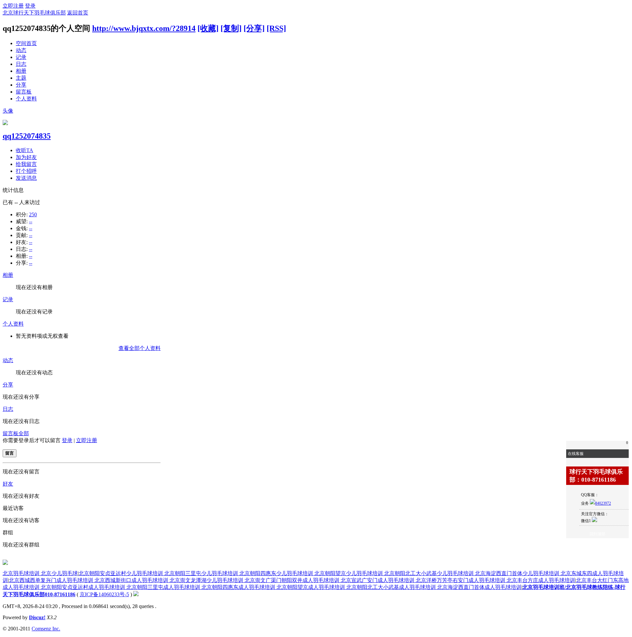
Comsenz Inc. (46, 628)
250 (33, 214)
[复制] (231, 28)
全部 (23, 433)
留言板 (24, 91)
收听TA (24, 150)
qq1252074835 (27, 136)
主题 (21, 78)
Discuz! (37, 617)
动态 (21, 50)
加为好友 (26, 157)
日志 (21, 64)
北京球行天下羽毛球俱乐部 (34, 12)
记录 (21, 57)
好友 (8, 484)
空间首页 (26, 43)
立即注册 (13, 6)
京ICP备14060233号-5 (104, 594)
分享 (21, 85)
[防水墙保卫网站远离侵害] (136, 594)
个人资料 (26, 98)
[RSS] (276, 28)
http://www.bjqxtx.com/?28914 (144, 28)
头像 (8, 111)
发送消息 (26, 178)
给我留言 (26, 164)
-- (30, 221)
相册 (21, 71)
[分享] (254, 28)
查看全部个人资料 (139, 348)
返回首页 (77, 12)
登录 (30, 6)
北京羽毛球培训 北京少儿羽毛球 (40, 573)
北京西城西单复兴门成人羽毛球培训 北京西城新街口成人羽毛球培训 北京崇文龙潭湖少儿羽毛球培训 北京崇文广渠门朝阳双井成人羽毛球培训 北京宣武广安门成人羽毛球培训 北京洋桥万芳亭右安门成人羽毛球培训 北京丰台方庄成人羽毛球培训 (292, 580)
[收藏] (208, 28)
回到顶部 (597, 534)
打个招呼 (26, 171)
